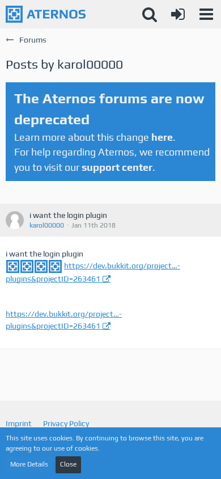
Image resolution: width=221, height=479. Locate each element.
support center (117, 167)
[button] (206, 14)
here (162, 137)
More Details (29, 464)
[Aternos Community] (45, 14)
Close (68, 464)
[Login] (178, 14)
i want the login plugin (68, 215)
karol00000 (46, 225)
